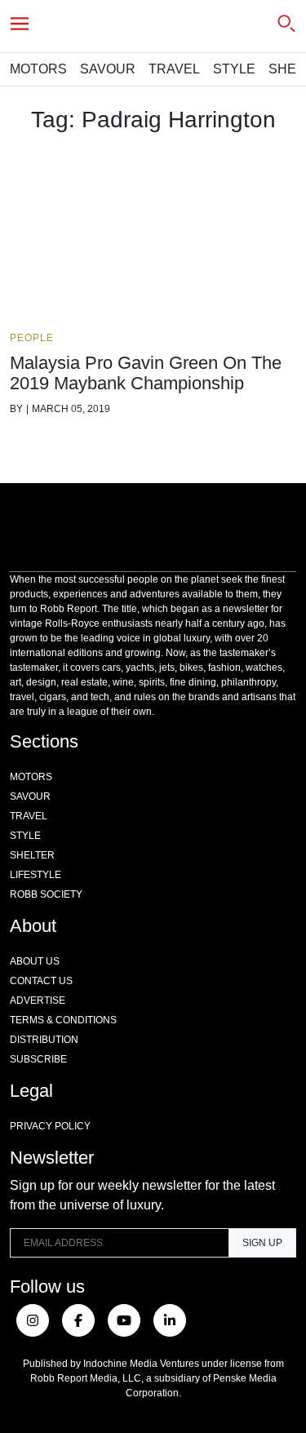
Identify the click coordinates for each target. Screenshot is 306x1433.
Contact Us (41, 981)
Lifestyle (35, 875)
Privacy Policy (50, 1126)
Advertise (37, 1000)
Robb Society (46, 894)
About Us (35, 961)
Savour (107, 69)
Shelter (32, 855)
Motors (38, 69)
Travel (174, 69)
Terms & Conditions (63, 1020)
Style (234, 69)
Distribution (44, 1039)
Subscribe (38, 1059)
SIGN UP (262, 1243)
